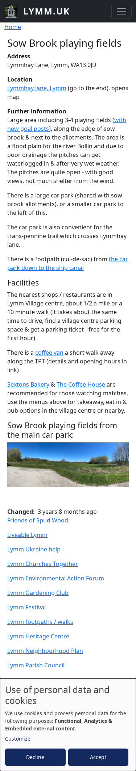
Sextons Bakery (28, 384)
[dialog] (68, 724)
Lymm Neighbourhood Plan (45, 651)
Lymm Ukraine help (34, 549)
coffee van (49, 353)
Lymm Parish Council (36, 665)
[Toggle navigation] (121, 11)
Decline (35, 757)
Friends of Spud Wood (37, 520)
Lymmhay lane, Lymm (36, 88)
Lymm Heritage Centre (38, 636)
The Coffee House (81, 384)
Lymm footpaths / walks (40, 622)
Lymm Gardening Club (38, 593)
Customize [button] (17, 738)
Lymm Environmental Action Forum (55, 578)
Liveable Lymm (27, 535)
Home (12, 27)
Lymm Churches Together (42, 564)
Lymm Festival (26, 607)
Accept (98, 757)
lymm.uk (46, 11)
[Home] (13, 11)
